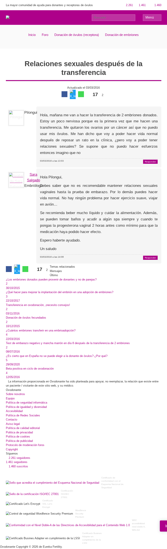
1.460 (157, 5)
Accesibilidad (14, 411)
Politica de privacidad (19, 432)
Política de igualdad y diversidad (26, 407)
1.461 (142, 5)
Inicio (32, 35)
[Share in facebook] (64, 94)
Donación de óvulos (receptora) (76, 35)
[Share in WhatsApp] (81, 94)
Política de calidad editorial (23, 428)
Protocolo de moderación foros (25, 445)
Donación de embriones (122, 35)
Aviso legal (13, 424)
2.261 (129, 5)
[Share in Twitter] (73, 94)
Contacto (11, 419)
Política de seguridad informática (26, 402)
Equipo (10, 398)
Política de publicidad (19, 441)
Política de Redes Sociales (23, 415)
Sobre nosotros (15, 394)
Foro (45, 35)
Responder (150, 161)
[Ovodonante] (15, 17)
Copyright (12, 449)
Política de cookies (18, 436)
